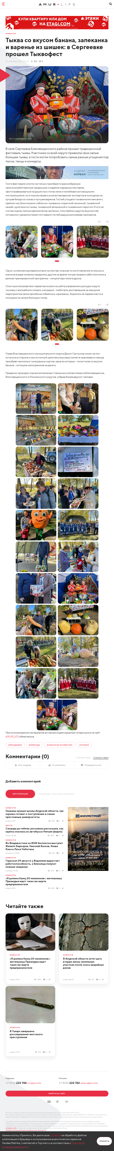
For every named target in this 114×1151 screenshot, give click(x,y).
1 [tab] (57, 261)
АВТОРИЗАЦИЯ (20, 794)
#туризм (84, 745)
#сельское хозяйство (59, 745)
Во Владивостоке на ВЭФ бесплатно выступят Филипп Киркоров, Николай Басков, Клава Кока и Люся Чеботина (34, 846)
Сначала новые (83, 757)
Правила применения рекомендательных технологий (26, 1130)
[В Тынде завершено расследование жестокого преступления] (50, 1052)
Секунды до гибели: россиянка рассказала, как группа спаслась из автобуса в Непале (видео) (34, 830)
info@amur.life (34, 1083)
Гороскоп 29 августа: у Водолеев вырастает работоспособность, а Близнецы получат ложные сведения (33, 863)
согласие (55, 1135)
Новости (11, 33)
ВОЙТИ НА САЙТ (57, 1093)
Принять (104, 1141)
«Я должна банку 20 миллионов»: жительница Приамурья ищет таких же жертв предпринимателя (34, 881)
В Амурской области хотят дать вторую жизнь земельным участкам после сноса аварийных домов (83, 963)
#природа (34, 745)
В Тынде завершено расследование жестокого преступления (26, 1034)
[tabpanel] (21, 242)
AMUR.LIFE (12, 736)
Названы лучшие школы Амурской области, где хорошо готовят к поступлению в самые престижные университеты (35, 813)
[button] (67, 1101)
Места (9, 825)
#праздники (15, 745)
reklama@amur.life (89, 1083)
